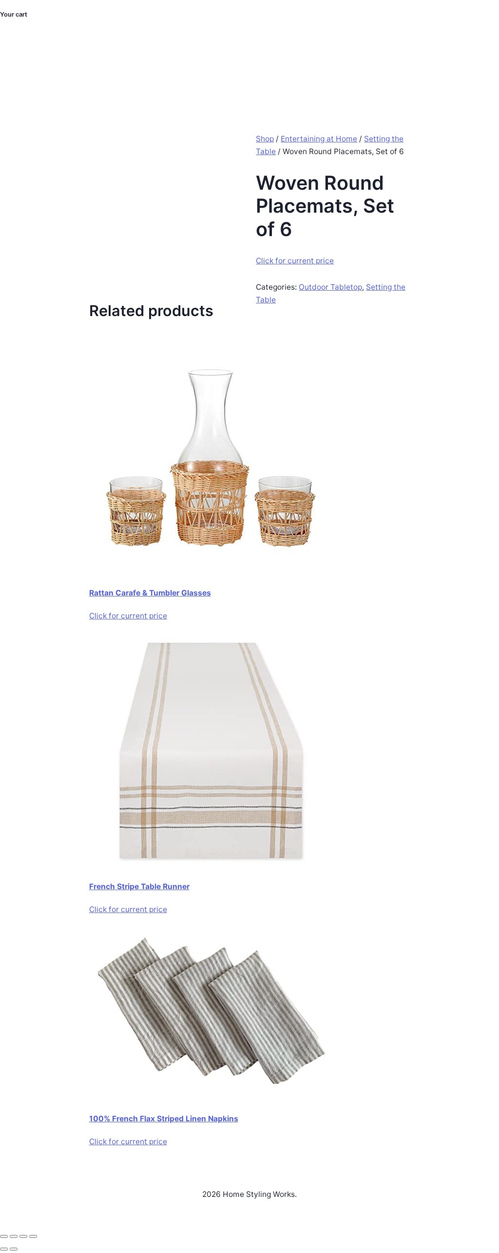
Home (136, 66)
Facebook (433, 55)
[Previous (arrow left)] (4, 1249)
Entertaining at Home (319, 138)
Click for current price (295, 260)
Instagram (429, 78)
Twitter (472, 55)
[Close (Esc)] (33, 1236)
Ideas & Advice (305, 66)
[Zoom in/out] (4, 1236)
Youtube (470, 78)
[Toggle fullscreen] (14, 1236)
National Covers (241, 66)
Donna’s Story (179, 66)
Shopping (357, 66)
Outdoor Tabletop (330, 287)
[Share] (23, 1236)
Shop (265, 138)
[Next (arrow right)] (14, 1249)
